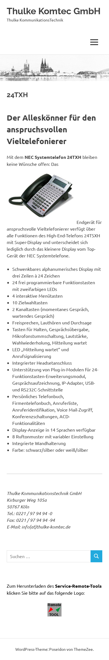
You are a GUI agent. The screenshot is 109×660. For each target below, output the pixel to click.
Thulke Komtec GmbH (54, 11)
